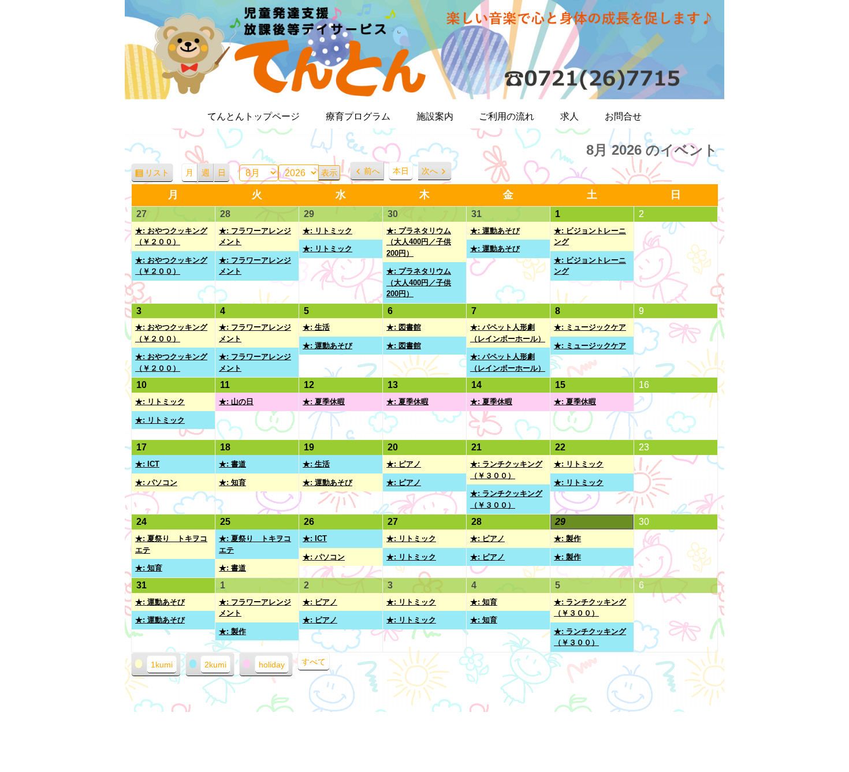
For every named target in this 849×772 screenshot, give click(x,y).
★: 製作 (567, 538)
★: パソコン (156, 482)
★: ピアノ (403, 464)
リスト (159, 175)
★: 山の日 (236, 401)
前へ (372, 171)
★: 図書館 (403, 327)
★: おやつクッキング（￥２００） (171, 236)
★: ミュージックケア (590, 327)
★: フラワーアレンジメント (255, 236)
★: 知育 (232, 482)
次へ (430, 171)
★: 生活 (316, 327)
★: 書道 (232, 464)
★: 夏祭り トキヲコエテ (171, 544)
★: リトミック (327, 230)
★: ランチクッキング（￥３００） (506, 470)
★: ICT (147, 464)
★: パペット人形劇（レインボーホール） (507, 333)
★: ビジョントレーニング (590, 236)
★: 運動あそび (495, 230)
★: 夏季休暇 (324, 401)
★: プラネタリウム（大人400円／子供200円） (418, 242)
